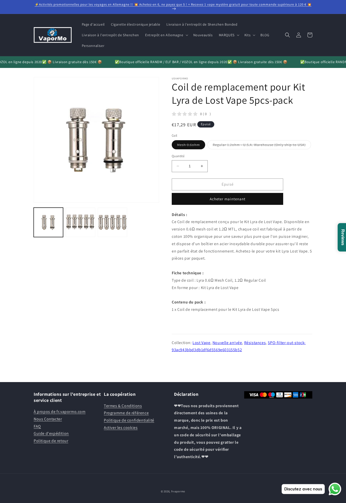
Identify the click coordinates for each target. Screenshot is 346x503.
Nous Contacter (48, 419)
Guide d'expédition (51, 433)
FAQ (37, 426)
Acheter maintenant (227, 198)
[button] (166, 35)
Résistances (255, 342)
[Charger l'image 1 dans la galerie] (48, 222)
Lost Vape (201, 342)
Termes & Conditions (123, 405)
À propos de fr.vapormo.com (60, 411)
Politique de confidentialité (129, 420)
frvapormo (178, 491)
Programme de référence (126, 413)
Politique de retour (51, 440)
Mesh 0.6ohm (191, 145)
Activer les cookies (121, 427)
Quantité (178, 156)
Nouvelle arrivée (227, 342)
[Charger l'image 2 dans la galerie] (80, 222)
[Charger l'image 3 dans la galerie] (112, 222)
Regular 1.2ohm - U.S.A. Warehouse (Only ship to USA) (262, 145)
